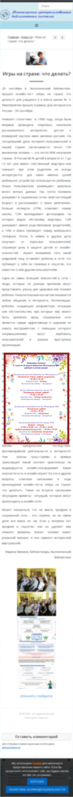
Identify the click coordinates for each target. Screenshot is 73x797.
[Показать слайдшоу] (36, 696)
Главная (13, 37)
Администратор (45, 713)
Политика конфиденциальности (37, 789)
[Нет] (69, 778)
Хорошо (37, 781)
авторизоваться (11, 747)
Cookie (37, 763)
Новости (27, 37)
